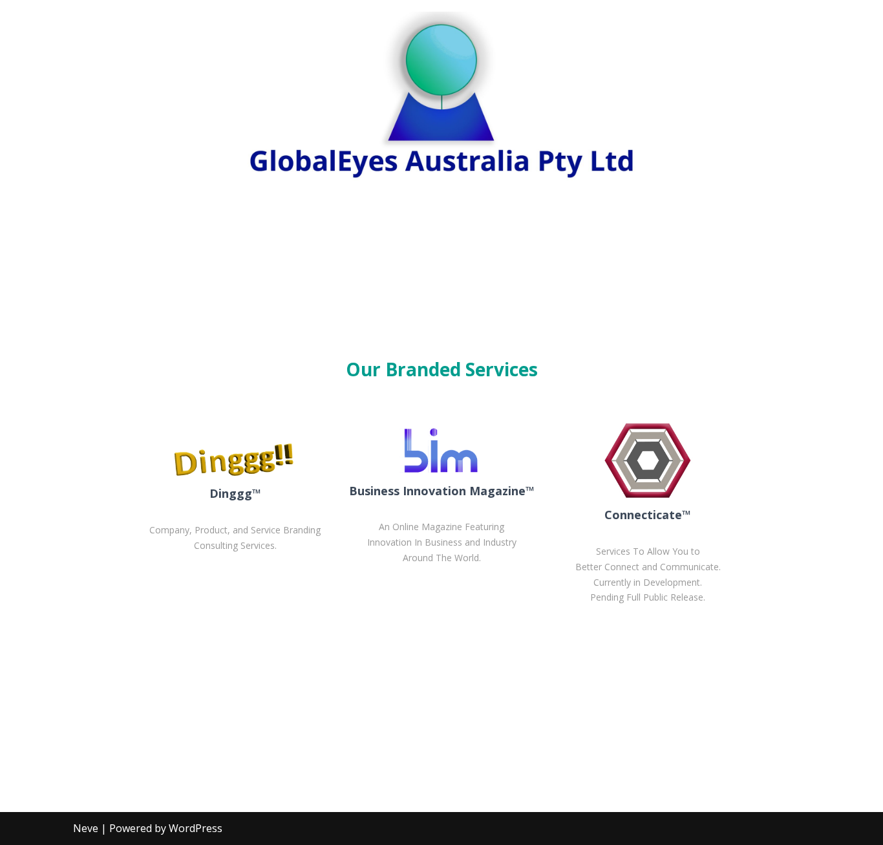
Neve (85, 828)
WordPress (195, 828)
